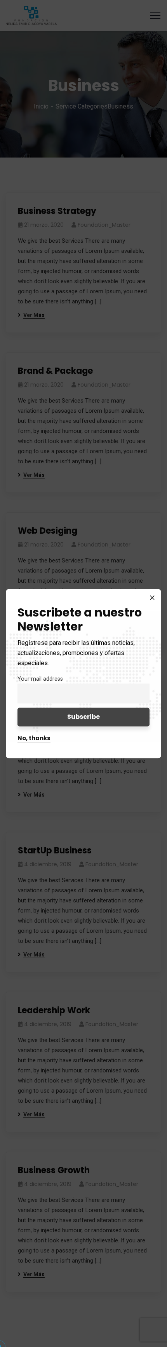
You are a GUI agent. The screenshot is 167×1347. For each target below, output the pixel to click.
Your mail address (40, 679)
